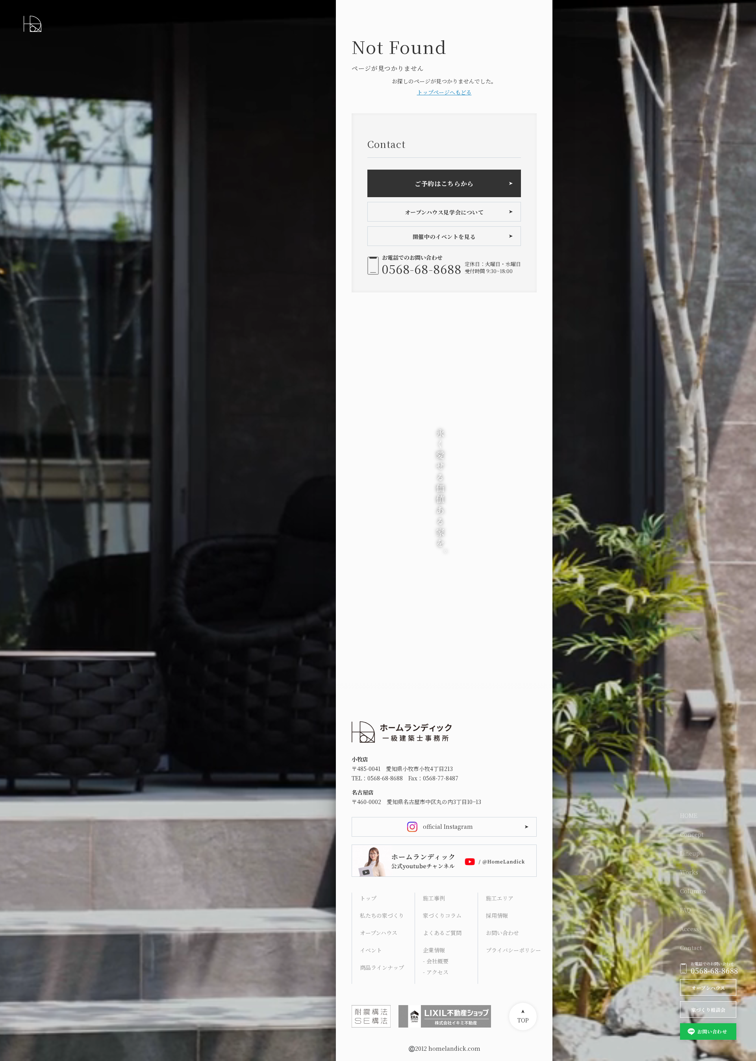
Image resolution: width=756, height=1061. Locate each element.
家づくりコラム (442, 915)
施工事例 (434, 898)
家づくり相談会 (708, 1009)
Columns (693, 891)
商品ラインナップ (382, 967)
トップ (368, 898)
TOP (523, 1020)
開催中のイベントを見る (444, 236)
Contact (691, 948)
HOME (688, 815)
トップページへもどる (444, 92)
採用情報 (497, 915)
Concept (691, 834)
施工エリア (499, 898)
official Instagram (448, 826)
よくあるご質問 (442, 933)
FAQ (685, 910)
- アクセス (435, 972)
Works (689, 872)
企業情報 (434, 950)
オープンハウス (708, 987)
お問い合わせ (712, 1031)
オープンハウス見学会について (444, 212)
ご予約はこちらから (444, 183)
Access (689, 929)
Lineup (690, 853)
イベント (371, 950)
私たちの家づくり (382, 915)
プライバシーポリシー (513, 950)
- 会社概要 (435, 961)
